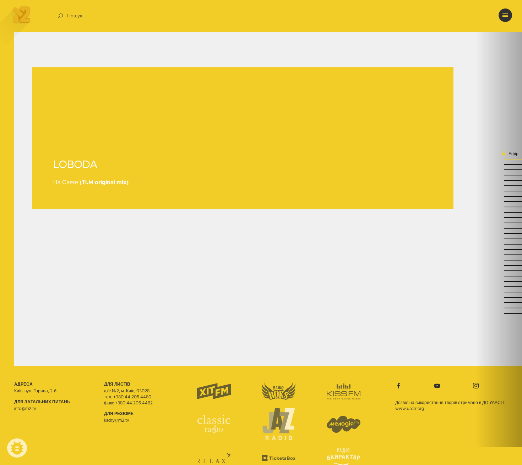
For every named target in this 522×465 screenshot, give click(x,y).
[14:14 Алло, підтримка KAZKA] (499, 249)
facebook (398, 385)
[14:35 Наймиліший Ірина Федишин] (499, 211)
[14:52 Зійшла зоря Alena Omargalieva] (499, 190)
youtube (437, 385)
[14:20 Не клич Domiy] (499, 238)
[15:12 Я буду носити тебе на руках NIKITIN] (499, 158)
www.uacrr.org (409, 409)
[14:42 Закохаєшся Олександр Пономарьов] (499, 206)
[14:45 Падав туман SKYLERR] (499, 201)
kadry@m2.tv (116, 420)
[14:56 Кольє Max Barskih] (499, 185)
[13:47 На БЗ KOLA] (499, 291)
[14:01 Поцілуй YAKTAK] (499, 265)
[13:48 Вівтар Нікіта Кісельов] (499, 286)
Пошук (74, 15)
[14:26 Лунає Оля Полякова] (499, 227)
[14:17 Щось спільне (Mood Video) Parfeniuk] (499, 243)
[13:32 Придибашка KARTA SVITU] (499, 307)
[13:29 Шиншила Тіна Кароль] (499, 312)
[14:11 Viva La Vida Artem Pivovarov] (499, 254)
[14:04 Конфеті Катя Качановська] (499, 259)
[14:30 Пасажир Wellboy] (499, 222)
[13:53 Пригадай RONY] (499, 281)
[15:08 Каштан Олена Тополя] (499, 164)
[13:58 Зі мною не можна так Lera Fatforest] (499, 270)
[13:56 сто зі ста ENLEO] (499, 275)
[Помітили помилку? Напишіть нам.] (17, 448)
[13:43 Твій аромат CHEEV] (499, 296)
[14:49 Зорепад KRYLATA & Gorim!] (499, 195)
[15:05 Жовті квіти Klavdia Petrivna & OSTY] (499, 169)
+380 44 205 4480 (132, 397)
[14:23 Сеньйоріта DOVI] (499, 233)
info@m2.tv (25, 409)
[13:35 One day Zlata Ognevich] (499, 302)
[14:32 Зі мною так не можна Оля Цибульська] (499, 217)
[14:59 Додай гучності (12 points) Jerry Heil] (499, 180)
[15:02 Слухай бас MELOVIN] (499, 174)
